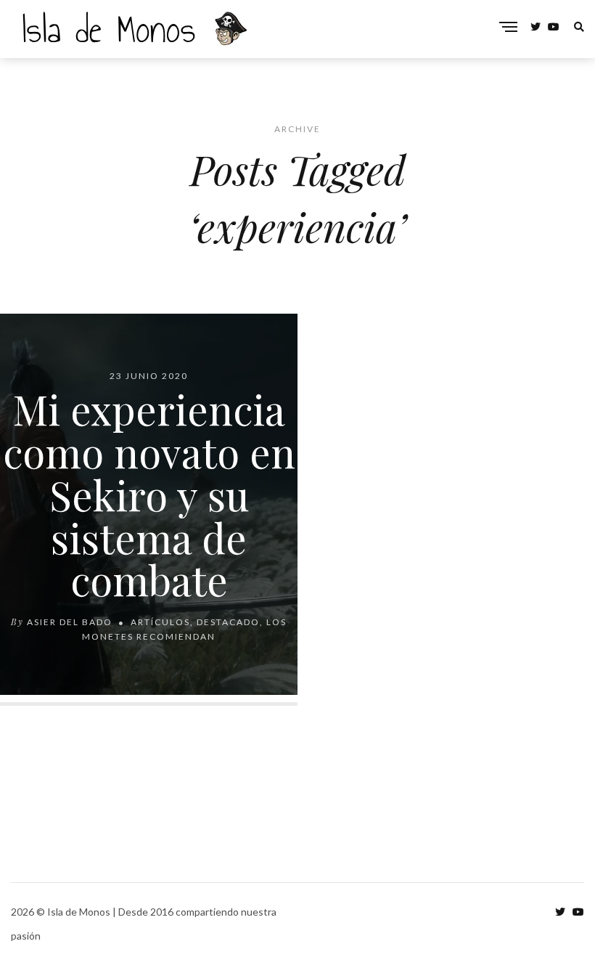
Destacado (228, 621)
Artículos (160, 621)
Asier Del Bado (69, 621)
